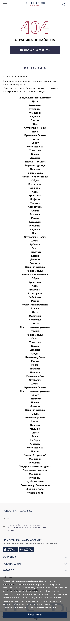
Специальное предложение (35, 98)
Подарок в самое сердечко (35, 466)
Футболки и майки (35, 128)
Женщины (35, 105)
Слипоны (35, 188)
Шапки (35, 308)
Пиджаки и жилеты (35, 162)
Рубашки (35, 244)
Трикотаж (35, 150)
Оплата (7, 88)
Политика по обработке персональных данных (29, 81)
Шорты (35, 139)
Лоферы (35, 199)
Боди (35, 436)
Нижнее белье (35, 173)
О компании (10, 77)
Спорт (35, 143)
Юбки (35, 124)
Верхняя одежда (35, 165)
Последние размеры (35, 470)
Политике (51, 608)
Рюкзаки (35, 214)
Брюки (35, 154)
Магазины (23, 77)
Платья (35, 120)
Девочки (35, 372)
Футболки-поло (35, 481)
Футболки (35, 320)
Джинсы (35, 158)
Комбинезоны (35, 147)
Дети (35, 101)
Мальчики (35, 316)
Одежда (35, 116)
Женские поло (35, 489)
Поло (35, 132)
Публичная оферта (14, 85)
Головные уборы (35, 357)
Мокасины (35, 290)
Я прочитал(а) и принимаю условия (26, 527)
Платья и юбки (35, 376)
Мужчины (35, 109)
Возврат (30, 88)
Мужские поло (35, 493)
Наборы (35, 440)
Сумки (35, 211)
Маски (35, 361)
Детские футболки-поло (35, 485)
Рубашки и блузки (35, 135)
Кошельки (35, 222)
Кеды (35, 192)
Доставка (18, 88)
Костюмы (35, 444)
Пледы (35, 451)
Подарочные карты (14, 91)
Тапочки (35, 203)
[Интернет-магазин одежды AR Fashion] (34, 4)
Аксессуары (35, 207)
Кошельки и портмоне (35, 305)
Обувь (35, 180)
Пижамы (35, 169)
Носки (35, 365)
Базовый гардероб (35, 455)
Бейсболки (35, 297)
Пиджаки (35, 263)
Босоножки (35, 184)
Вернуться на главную (35, 50)
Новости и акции (36, 91)
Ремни (35, 218)
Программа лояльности (50, 88)
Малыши (35, 429)
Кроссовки (35, 196)
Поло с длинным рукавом (35, 327)
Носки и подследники (35, 177)
